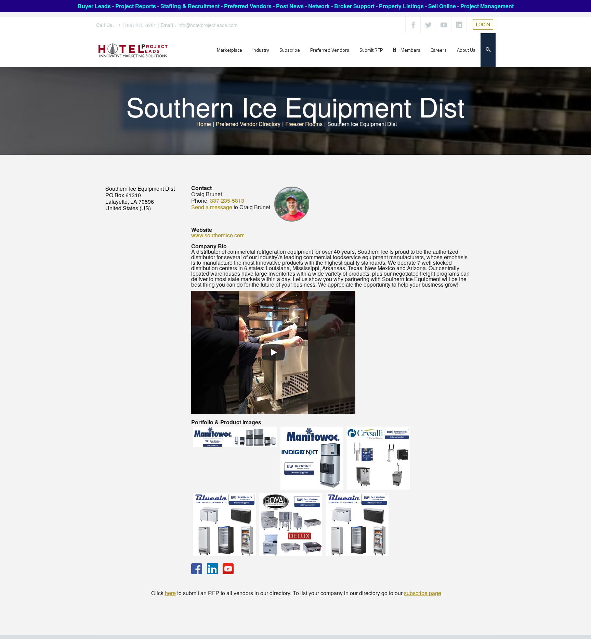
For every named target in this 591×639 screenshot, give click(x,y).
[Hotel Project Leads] (133, 50)
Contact (201, 188)
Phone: (200, 200)
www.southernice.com (218, 235)
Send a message (211, 207)
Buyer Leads (94, 6)
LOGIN (483, 25)
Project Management (487, 6)
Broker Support (354, 6)
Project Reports (135, 6)
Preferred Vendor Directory (248, 124)
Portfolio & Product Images (226, 422)
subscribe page (422, 593)
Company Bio (209, 246)
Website (201, 230)
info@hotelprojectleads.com (208, 25)
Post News (290, 6)
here (170, 593)
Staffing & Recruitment (190, 6)
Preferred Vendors (248, 6)
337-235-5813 (227, 200)
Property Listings (401, 6)
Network (319, 6)
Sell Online (442, 6)
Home (203, 124)
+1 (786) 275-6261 (136, 25)
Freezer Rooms (304, 124)
